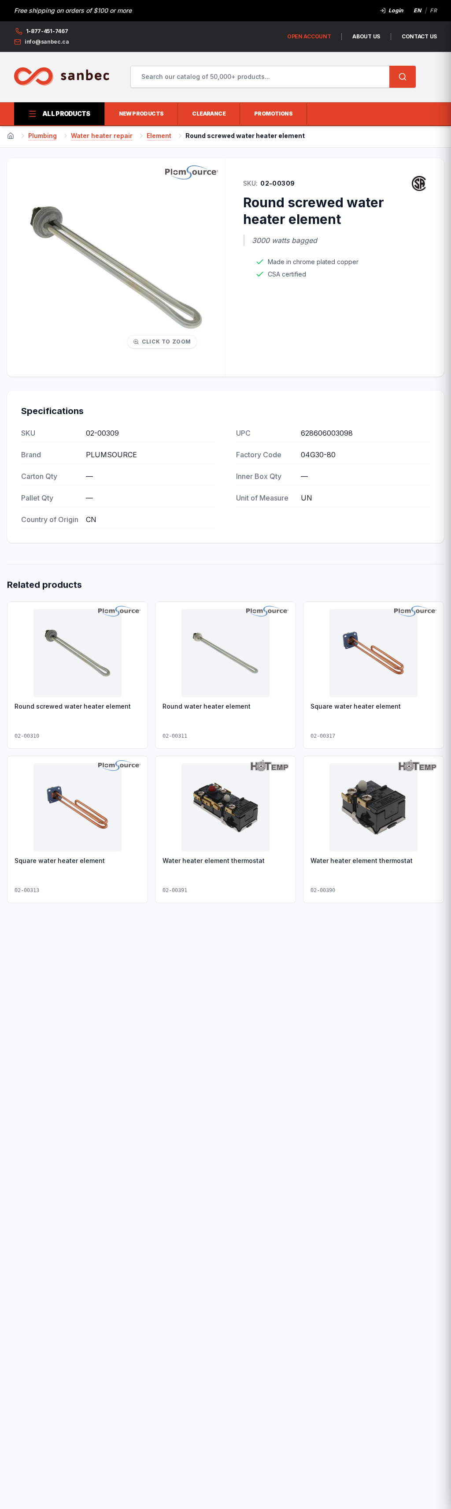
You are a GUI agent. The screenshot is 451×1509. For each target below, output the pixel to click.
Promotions (273, 113)
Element (159, 135)
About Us (366, 36)
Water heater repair (102, 135)
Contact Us (419, 36)
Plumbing (42, 135)
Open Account (309, 36)
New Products (141, 113)
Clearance (209, 113)
